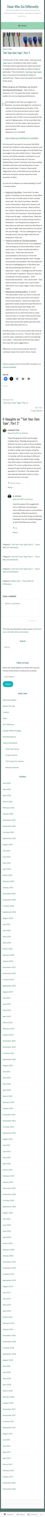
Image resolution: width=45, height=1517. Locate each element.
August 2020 (8, 1213)
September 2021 (9, 1133)
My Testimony (8, 724)
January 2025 (8, 887)
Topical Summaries (10, 743)
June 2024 (7, 930)
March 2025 (7, 875)
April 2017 (7, 1458)
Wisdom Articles (12, 767)
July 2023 (6, 998)
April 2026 (7, 795)
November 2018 (9, 1341)
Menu (24, 26)
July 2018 (6, 1366)
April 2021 (7, 1163)
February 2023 (8, 1028)
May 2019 (7, 1305)
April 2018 (7, 1384)
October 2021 (8, 1127)
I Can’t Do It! (36, 409)
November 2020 (9, 1194)
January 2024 (8, 961)
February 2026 (8, 807)
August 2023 (8, 992)
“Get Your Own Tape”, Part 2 (15, 401)
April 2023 (7, 1016)
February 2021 (8, 1176)
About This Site (9, 706)
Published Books (9, 737)
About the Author (9, 700)
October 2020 (8, 1200)
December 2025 (9, 820)
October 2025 (8, 832)
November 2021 (9, 1121)
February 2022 (8, 1102)
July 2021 (6, 1145)
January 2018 (8, 1403)
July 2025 (6, 850)
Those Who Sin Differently (22, 6)
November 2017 (9, 1415)
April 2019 (7, 1311)
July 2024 (6, 924)
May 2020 (7, 1231)
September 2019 (9, 1280)
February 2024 (8, 955)
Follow (8, 684)
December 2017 (9, 1409)
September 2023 (9, 986)
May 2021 (7, 1157)
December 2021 (9, 1114)
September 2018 (9, 1354)
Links (5, 718)
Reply (10, 487)
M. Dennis (17, 496)
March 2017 (7, 1464)
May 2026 (7, 789)
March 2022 (7, 1096)
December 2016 (9, 1483)
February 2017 (8, 1470)
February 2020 (8, 1249)
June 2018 (7, 1372)
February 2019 (8, 1323)
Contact (6, 712)
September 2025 (9, 838)
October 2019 (8, 1274)
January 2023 (8, 1035)
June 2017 (7, 1446)
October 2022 (8, 1053)
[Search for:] (22, 647)
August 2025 (8, 844)
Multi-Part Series (12, 749)
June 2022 (7, 1077)
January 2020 (8, 1256)
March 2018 (7, 1391)
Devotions (7, 49)
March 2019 (7, 1317)
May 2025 (7, 863)
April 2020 (7, 1237)
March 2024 (7, 949)
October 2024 (8, 906)
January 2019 (8, 1329)
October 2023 (8, 979)
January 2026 (8, 814)
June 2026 (7, 783)
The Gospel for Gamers (15, 761)
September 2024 (9, 912)
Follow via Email (22, 662)
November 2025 (9, 826)
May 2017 (7, 1452)
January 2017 (8, 1476)
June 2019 (7, 1298)
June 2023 (7, 1004)
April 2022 (7, 1090)
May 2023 (7, 1010)
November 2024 (9, 900)
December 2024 (9, 893)
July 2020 (6, 1219)
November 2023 (9, 973)
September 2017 (9, 1427)
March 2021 (7, 1170)
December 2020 (9, 1188)
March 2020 (7, 1243)
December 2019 (9, 1262)
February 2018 (8, 1397)
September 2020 (9, 1206)
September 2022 (9, 1059)
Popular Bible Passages (12, 730)
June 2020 (7, 1225)
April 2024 (7, 942)
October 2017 (8, 1421)
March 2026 (7, 801)
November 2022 (9, 1047)
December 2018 (9, 1335)
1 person (18, 483)
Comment (32, 621)
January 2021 (8, 1182)
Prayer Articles (11, 755)
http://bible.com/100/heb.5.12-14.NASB (22, 138)
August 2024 (8, 918)
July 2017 (6, 1440)
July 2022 (6, 1071)
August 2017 (8, 1433)
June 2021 (7, 1151)
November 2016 (9, 1489)
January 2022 (8, 1108)
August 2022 (8, 1065)
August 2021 (8, 1139)
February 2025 (8, 881)
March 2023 (7, 1022)
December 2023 (9, 967)
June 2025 (7, 857)
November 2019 (9, 1268)
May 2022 (7, 1084)
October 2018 (8, 1348)
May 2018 (7, 1378)
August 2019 (8, 1286)
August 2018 (8, 1360)
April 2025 (7, 869)
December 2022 (9, 1041)
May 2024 (7, 936)
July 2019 (6, 1292)
